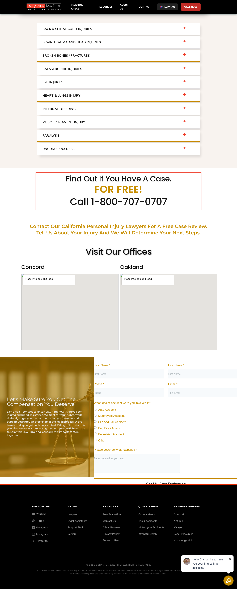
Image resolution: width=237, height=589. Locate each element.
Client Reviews (111, 527)
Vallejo (178, 527)
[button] (118, 29)
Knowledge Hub (183, 540)
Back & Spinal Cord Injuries (67, 29)
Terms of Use (110, 540)
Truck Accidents (147, 520)
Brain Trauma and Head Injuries (72, 42)
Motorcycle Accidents (151, 527)
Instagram (42, 534)
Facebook (42, 527)
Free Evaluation (112, 514)
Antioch (178, 520)
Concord (179, 514)
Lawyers (72, 514)
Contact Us (109, 520)
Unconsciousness (59, 149)
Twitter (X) (42, 540)
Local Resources (183, 533)
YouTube (41, 513)
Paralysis (51, 135)
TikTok (40, 520)
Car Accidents (146, 514)
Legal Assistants (77, 520)
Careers (72, 533)
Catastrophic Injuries (62, 69)
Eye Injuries (53, 82)
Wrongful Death (147, 533)
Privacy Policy (111, 533)
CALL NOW (190, 6)
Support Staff (75, 527)
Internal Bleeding (59, 109)
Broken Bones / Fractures (66, 55)
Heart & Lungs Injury (61, 95)
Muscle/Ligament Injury (64, 122)
